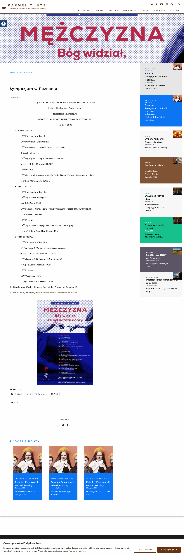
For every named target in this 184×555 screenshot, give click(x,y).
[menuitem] (83, 10)
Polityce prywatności (77, 551)
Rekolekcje (129, 10)
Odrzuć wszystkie (145, 550)
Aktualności (83, 10)
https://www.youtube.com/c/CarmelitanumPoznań (53, 293)
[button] (3, 23)
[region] (92, 547)
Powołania (159, 10)
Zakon (144, 10)
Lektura (113, 10)
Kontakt (174, 10)
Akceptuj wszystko (169, 550)
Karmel (99, 10)
